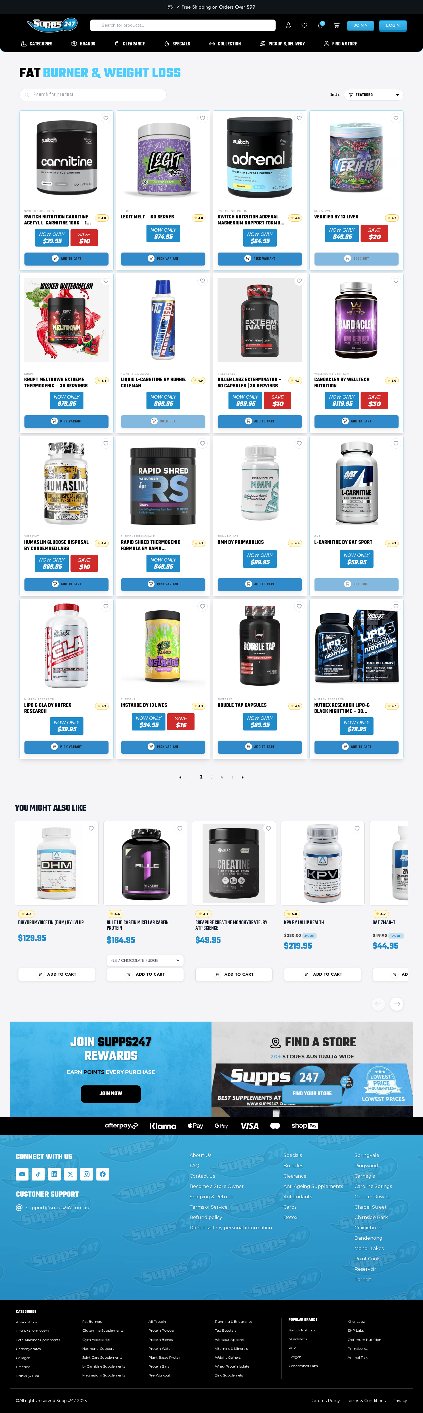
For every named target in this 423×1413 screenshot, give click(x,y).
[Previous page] (180, 777)
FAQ (194, 1165)
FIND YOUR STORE (312, 1094)
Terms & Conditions (366, 1400)
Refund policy (206, 1217)
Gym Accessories (96, 1339)
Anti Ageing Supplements (313, 1186)
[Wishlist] (304, 25)
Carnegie (365, 1176)
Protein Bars (158, 1366)
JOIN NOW (110, 1094)
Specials (292, 1155)
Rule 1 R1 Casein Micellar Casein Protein (138, 926)
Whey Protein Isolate (232, 1366)
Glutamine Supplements (102, 1330)
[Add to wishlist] (91, 828)
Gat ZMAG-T (384, 923)
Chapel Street (371, 1207)
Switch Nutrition (302, 1330)
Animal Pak (357, 1357)
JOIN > (360, 25)
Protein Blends (160, 1339)
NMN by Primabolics (241, 543)
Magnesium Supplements (103, 1375)
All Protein (157, 1321)
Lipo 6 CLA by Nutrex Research (47, 709)
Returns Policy (325, 1400)
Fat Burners (92, 1321)
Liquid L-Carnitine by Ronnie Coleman (153, 383)
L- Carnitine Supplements (103, 1366)
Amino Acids (26, 1322)
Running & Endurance (233, 1321)
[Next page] (242, 777)
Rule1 (293, 1348)
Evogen (295, 1357)
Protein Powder (161, 1330)
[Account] (288, 25)
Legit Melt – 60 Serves (147, 217)
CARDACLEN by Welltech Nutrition (341, 383)
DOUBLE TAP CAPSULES (242, 706)
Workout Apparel (229, 1339)
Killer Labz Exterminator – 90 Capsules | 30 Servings (250, 383)
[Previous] (378, 1004)
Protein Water (160, 1348)
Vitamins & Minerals (231, 1348)
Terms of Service (209, 1207)
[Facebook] (102, 1174)
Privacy (399, 1400)
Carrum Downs (372, 1196)
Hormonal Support (98, 1348)
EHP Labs (356, 1330)
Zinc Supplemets (229, 1375)
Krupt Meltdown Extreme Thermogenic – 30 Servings (56, 383)
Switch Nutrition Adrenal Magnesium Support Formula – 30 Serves (251, 220)
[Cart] (336, 25)
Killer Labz (356, 1321)
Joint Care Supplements (102, 1357)
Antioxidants (297, 1196)
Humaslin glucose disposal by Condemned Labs (56, 546)
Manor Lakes (369, 1248)
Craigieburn (368, 1228)
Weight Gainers (228, 1357)
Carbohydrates (28, 1349)
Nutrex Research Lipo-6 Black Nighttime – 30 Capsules (342, 709)
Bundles (293, 1165)
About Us (200, 1155)
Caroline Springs (373, 1186)
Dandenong (368, 1238)
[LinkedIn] (54, 1174)
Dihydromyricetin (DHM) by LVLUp (51, 923)
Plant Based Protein (165, 1357)
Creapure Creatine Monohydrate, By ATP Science (231, 926)
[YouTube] (22, 1174)
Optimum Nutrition (364, 1339)
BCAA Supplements (32, 1331)
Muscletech (298, 1339)
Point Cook (367, 1259)
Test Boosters (225, 1330)
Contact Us (202, 1176)
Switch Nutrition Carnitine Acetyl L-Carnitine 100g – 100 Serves (58, 220)
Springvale (367, 1155)
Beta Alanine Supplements (38, 1340)
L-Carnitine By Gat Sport (343, 543)
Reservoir (365, 1269)
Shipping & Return (211, 1196)
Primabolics (357, 1348)
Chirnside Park (371, 1217)
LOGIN (393, 25)
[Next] (397, 1004)
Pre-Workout (159, 1375)
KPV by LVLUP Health (304, 923)
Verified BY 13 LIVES (336, 217)
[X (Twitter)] (70, 1174)
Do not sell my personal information (231, 1228)
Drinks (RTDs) (27, 1376)
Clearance (294, 1176)
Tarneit (363, 1279)
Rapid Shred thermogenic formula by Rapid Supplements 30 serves (150, 546)
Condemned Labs (303, 1366)
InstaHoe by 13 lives (144, 706)
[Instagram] (86, 1174)
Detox (290, 1217)
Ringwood (366, 1165)
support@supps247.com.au (57, 1207)
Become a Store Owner (217, 1186)
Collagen (23, 1358)
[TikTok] (38, 1174)
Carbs (289, 1207)
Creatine (23, 1367)
